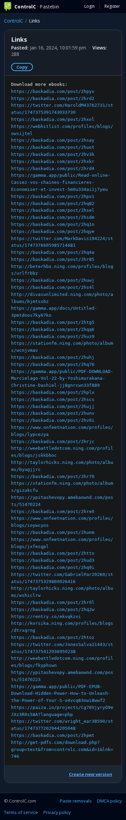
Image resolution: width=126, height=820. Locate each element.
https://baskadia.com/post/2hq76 (52, 364)
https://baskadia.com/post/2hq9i (52, 567)
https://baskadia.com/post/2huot (52, 147)
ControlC (13, 21)
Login (89, 6)
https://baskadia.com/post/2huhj (52, 357)
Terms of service (21, 812)
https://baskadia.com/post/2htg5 (52, 322)
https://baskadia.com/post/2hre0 (52, 511)
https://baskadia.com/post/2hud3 (52, 560)
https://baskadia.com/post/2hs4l (52, 287)
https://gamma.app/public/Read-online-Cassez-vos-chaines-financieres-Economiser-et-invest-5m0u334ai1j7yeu (61, 182)
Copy (22, 67)
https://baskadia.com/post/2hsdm (52, 217)
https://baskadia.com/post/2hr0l (52, 602)
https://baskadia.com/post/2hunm (52, 532)
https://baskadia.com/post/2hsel (52, 210)
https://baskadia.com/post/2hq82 (52, 203)
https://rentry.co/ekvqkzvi (46, 616)
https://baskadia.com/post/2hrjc (52, 441)
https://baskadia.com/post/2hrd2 (52, 98)
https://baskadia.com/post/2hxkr (52, 161)
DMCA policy (109, 801)
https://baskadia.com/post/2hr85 (52, 259)
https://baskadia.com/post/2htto (52, 553)
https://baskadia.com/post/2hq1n (52, 224)
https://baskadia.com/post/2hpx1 (52, 196)
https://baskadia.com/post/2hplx (52, 392)
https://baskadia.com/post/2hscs (52, 399)
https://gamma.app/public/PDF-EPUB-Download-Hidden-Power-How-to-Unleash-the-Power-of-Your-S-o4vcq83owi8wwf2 (61, 693)
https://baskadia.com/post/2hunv (52, 413)
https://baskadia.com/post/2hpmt (52, 735)
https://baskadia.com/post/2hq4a (52, 252)
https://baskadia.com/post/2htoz (52, 637)
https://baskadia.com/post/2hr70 (52, 476)
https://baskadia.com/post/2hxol (52, 119)
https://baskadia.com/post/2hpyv (52, 91)
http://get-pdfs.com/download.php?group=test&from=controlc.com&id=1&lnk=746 (62, 749)
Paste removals (76, 801)
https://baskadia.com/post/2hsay (52, 140)
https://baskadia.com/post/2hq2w (52, 609)
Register (112, 6)
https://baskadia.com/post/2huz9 (52, 336)
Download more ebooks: (62, 420)
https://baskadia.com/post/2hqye (52, 231)
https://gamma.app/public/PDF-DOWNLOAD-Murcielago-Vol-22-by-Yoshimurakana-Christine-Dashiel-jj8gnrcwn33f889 (62, 378)
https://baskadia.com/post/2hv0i (52, 420)
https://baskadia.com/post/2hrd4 (52, 168)
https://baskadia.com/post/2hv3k (52, 154)
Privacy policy (57, 812)
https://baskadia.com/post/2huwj (52, 280)
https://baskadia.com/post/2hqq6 (52, 329)
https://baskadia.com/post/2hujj (52, 406)
